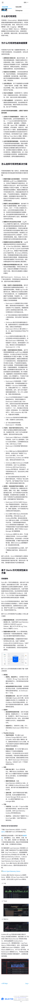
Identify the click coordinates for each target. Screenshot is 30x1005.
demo (3, 832)
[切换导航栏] (3, 2)
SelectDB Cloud (5, 7)
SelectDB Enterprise (19, 7)
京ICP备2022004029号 (21, 997)
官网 (25, 2)
